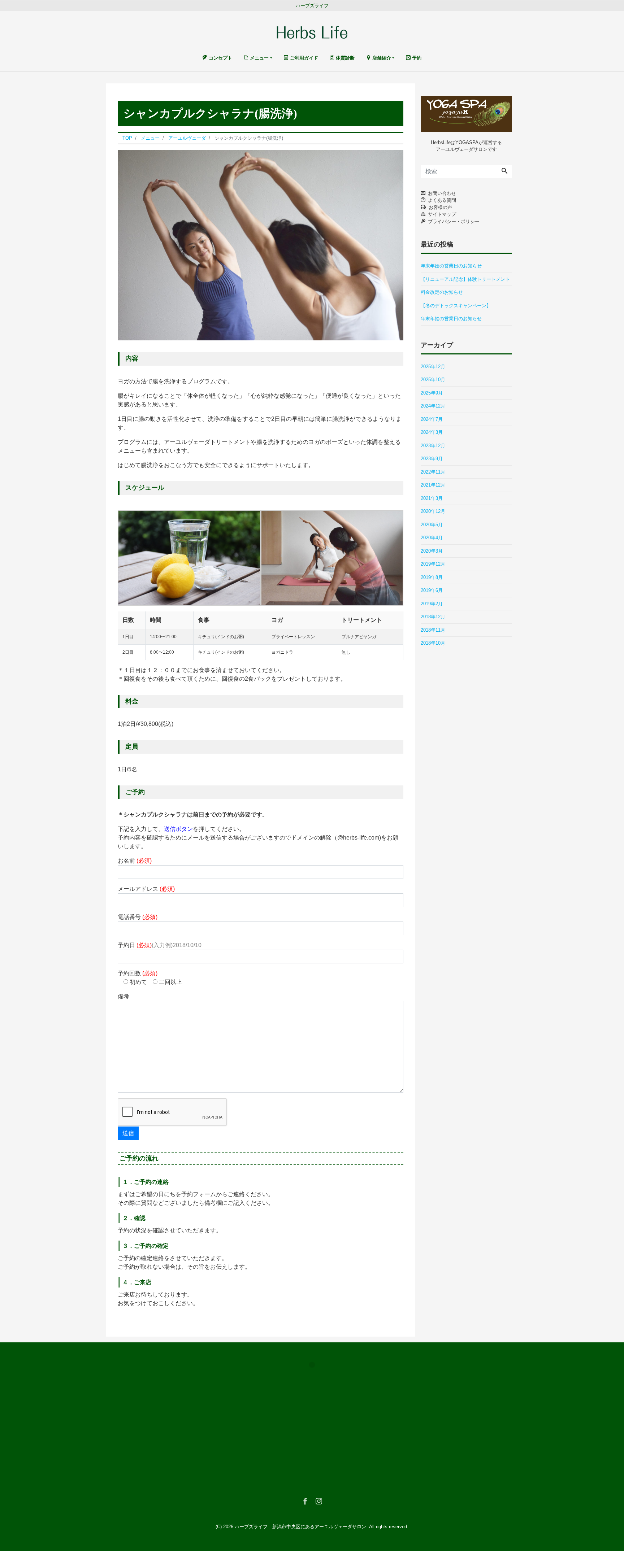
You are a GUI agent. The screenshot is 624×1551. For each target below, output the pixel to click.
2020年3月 (432, 551)
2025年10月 (433, 379)
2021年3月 (432, 498)
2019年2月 (432, 603)
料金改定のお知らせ (442, 292)
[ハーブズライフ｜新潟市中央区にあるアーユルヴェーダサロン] (312, 31)
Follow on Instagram (316, 1378)
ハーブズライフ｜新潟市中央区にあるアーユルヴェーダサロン (300, 1526)
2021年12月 (433, 485)
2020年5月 (432, 524)
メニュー (258, 58)
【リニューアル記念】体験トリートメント (465, 279)
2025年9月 (432, 393)
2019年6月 (432, 590)
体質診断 (344, 58)
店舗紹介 (381, 58)
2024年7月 (432, 419)
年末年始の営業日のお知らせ (451, 266)
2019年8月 (432, 577)
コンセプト (219, 58)
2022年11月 (433, 472)
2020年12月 (433, 511)
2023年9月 (432, 458)
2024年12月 (433, 406)
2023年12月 (433, 445)
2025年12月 (433, 366)
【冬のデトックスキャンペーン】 (456, 305)
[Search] (504, 171)
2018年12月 (433, 616)
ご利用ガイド (303, 58)
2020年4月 (432, 537)
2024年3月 (432, 432)
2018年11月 (433, 630)
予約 (416, 58)
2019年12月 (433, 564)
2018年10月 (433, 643)
